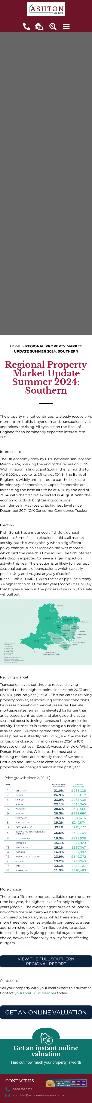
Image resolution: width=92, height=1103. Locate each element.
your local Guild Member (35, 993)
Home (15, 346)
